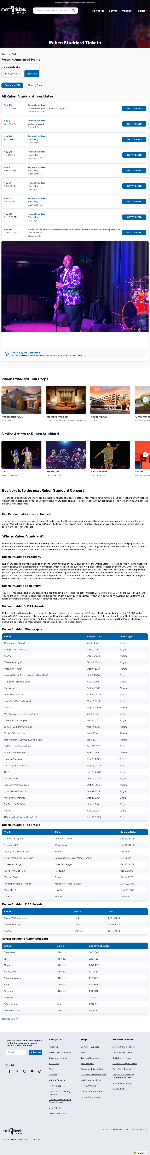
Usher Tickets (118, 1088)
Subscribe (35, 1052)
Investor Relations (57, 1113)
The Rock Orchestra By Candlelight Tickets (123, 1076)
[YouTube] (32, 1071)
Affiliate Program (57, 1080)
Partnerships (55, 1085)
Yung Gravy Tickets (121, 1069)
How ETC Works (88, 1085)
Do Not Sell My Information (93, 1074)
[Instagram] (24, 1071)
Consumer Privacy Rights (92, 1069)
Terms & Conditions (90, 1058)
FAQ (83, 1052)
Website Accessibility (91, 1080)
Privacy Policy (87, 1063)
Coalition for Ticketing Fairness (59, 1092)
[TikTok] (39, 1071)
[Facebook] (9, 1071)
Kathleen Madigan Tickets (124, 1063)
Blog (51, 1069)
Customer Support (90, 1046)
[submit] (73, 10)
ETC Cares (54, 1063)
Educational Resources (92, 1091)
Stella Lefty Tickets (121, 1058)
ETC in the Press (56, 1107)
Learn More (76, 355)
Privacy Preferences (90, 1097)
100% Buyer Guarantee (60, 1052)
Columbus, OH (12, 85)
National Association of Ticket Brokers (60, 1101)
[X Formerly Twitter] (17, 1071)
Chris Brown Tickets (121, 1083)
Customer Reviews (58, 1058)
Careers (53, 1074)
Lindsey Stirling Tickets (123, 1046)
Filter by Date (35, 85)
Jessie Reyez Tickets (122, 1052)
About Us (53, 1046)
